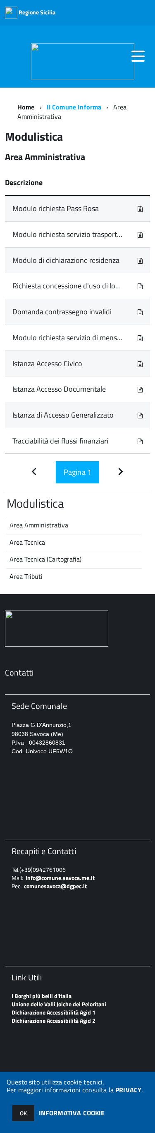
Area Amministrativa (39, 525)
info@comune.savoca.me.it (60, 877)
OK (23, 1113)
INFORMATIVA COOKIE (72, 1113)
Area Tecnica (27, 542)
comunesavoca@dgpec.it (55, 886)
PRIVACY (128, 1090)
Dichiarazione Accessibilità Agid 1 (53, 1012)
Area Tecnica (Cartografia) (45, 559)
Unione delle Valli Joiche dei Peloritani (59, 1004)
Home (26, 107)
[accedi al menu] (138, 56)
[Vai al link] (140, 208)
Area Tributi (26, 576)
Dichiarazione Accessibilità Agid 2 (53, 1020)
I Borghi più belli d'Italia (42, 995)
